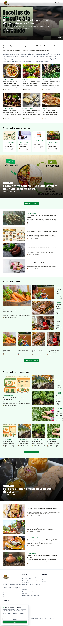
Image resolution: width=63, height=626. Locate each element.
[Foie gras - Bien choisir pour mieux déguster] (31, 479)
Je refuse (15, 619)
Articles (24, 574)
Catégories (6, 600)
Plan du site (52, 618)
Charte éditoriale (45, 618)
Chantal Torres (6, 494)
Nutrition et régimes (21, 2)
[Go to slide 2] (59, 37)
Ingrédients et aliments (42, 2)
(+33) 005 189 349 (8, 594)
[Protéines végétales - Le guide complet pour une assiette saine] (31, 176)
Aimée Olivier (5, 191)
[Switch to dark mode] (59, 3)
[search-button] (55, 3)
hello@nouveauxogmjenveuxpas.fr (12, 596)
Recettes (27, 2)
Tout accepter (15, 622)
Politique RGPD (38, 618)
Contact (32, 618)
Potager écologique (33, 2)
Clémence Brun (6, 30)
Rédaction (44, 574)
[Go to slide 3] (60, 37)
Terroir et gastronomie (51, 2)
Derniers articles (13, 2)
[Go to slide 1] (58, 37)
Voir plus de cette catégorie (30, 203)
